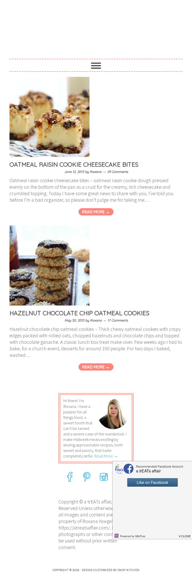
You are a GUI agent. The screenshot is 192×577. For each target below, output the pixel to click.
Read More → (96, 211)
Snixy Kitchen (129, 570)
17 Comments (118, 320)
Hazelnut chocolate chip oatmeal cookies (79, 313)
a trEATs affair (96, 25)
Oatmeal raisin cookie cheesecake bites (74, 164)
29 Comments (117, 172)
